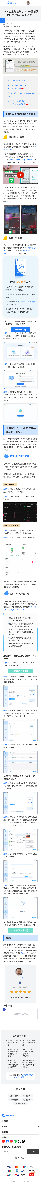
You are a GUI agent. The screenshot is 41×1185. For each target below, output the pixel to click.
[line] (15, 1141)
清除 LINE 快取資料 (19, 456)
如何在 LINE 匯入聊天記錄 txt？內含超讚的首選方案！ (13, 1063)
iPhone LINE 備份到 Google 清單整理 (28, 1042)
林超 (7, 26)
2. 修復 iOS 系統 (15, 88)
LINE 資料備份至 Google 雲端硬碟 (21, 159)
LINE (11, 24)
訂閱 (33, 1151)
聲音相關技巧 (27, 1096)
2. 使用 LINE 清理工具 (17, 104)
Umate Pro (21, 956)
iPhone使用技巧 (20, 1104)
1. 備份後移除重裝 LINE (18, 85)
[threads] (23, 1141)
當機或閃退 (31, 302)
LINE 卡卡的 (21, 302)
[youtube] (3, 1141)
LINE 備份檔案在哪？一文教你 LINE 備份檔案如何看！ (28, 1063)
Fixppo (23, 953)
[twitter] (19, 1141)
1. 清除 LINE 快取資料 (17, 101)
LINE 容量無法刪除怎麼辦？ (17, 80)
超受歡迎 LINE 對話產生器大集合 (13, 1042)
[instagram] (11, 1141)
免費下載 (19, 329)
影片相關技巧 (27, 1100)
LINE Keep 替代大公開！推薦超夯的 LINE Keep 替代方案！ (28, 1052)
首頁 (7, 24)
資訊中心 (5, 1126)
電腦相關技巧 (14, 1096)
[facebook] (7, 1141)
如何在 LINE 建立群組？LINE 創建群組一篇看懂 (13, 1052)
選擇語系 (20, 1158)
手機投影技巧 (14, 1100)
